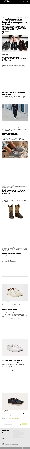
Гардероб (5, 17)
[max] (8, 432)
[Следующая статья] (15, 426)
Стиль (3, 17)
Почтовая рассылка (23, 1)
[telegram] (5, 432)
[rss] (2, 432)
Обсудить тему (26, 31)
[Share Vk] (3, 448)
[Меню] (2, 1)
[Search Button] (25, 1)
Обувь (6, 33)
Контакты (3, 438)
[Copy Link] (26, 448)
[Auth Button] (27, 1)
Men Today (7, 1)
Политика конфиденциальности (4, 435)
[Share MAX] (11, 448)
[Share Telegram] (19, 448)
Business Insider (5, 66)
